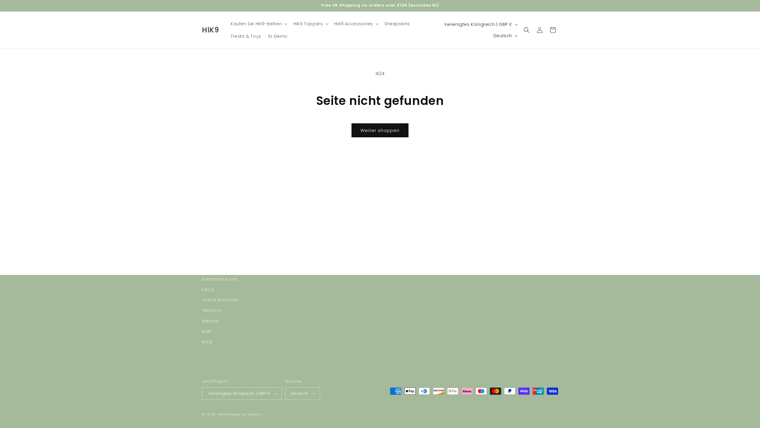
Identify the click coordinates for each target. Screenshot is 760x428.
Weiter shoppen (380, 130)
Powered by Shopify (244, 414)
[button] (258, 24)
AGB (206, 331)
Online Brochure (220, 300)
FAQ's (208, 289)
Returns (210, 321)
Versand (211, 310)
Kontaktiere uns (219, 279)
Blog (207, 342)
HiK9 (221, 414)
